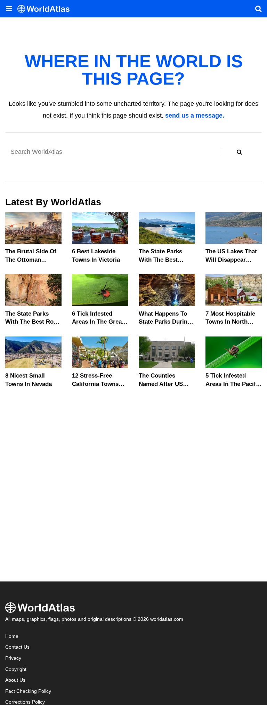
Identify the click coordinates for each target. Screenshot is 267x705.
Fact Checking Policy (28, 691)
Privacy (13, 658)
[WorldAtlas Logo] (46, 9)
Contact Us (17, 647)
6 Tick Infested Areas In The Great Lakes (98, 322)
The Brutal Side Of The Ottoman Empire (30, 259)
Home (11, 636)
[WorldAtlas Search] (258, 8)
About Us (15, 680)
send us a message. (194, 115)
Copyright (15, 669)
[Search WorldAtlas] (239, 152)
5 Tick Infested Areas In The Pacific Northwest (233, 384)
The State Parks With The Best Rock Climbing (32, 322)
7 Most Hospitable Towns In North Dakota (230, 322)
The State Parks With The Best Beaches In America (166, 259)
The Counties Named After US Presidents (161, 384)
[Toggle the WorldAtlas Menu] (8, 8)
